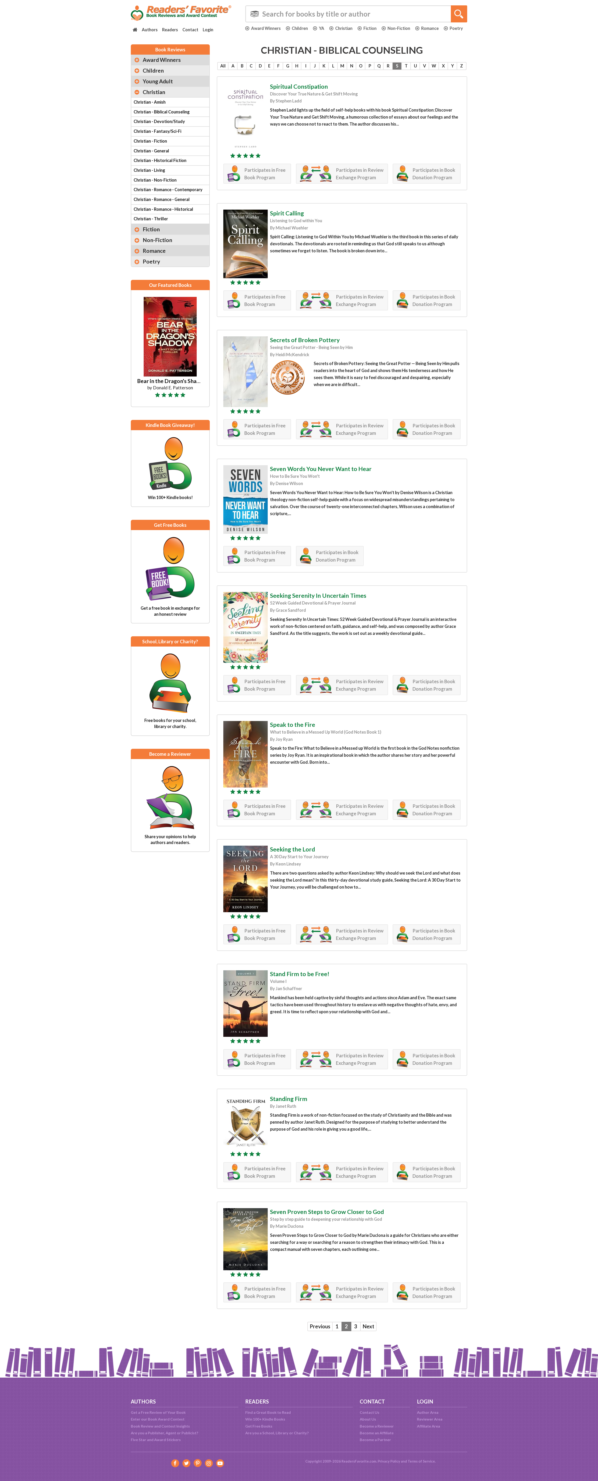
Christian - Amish (150, 102)
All (223, 65)
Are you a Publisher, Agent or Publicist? (164, 1433)
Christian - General (151, 150)
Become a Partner (375, 1439)
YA (321, 28)
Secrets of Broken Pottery (305, 339)
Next (368, 1326)
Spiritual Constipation (299, 86)
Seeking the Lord (292, 849)
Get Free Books (258, 1426)
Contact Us (369, 1412)
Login (208, 29)
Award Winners (266, 28)
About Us (368, 1419)
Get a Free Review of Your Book (158, 1412)
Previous (320, 1326)
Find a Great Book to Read (268, 1412)
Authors (150, 29)
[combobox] (356, 14)
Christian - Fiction (150, 141)
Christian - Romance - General (162, 199)
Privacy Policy (389, 1461)
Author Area (427, 1412)
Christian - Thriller (151, 218)
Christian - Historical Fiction (160, 160)
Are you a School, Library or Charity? (277, 1433)
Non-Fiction (399, 28)
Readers (170, 29)
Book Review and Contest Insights (160, 1426)
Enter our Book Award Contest (158, 1419)
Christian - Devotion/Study (159, 121)
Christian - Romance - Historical (163, 209)
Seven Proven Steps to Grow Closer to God (327, 1211)
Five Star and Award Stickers (156, 1439)
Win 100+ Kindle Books (265, 1419)
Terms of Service (421, 1461)
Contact (190, 29)
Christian (343, 28)
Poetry (456, 28)
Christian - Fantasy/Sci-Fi (157, 131)
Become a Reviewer (377, 1426)
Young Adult (158, 81)
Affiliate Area (428, 1426)
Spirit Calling (287, 213)
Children (300, 28)
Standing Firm (288, 1098)
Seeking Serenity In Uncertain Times (318, 595)
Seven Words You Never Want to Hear (321, 468)
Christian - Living (149, 170)
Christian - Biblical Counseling (162, 111)
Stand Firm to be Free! (299, 973)
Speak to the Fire (292, 724)
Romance (430, 28)
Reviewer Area (429, 1419)
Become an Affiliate (377, 1433)
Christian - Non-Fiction (155, 180)
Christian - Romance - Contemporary (168, 189)
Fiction (370, 28)
